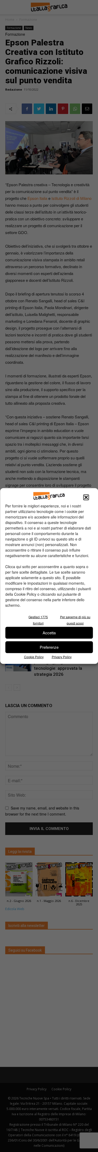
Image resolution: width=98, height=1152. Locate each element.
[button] (86, 497)
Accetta (49, 632)
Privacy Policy (62, 656)
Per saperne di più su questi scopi (75, 619)
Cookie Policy (34, 656)
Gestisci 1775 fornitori (38, 619)
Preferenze (49, 647)
